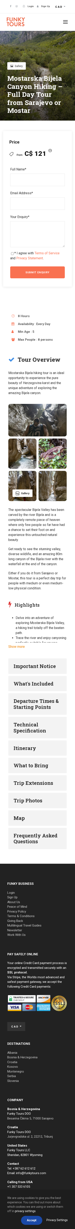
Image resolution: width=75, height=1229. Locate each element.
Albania (12, 1053)
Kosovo (12, 1067)
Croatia (12, 1062)
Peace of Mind (17, 907)
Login (11, 893)
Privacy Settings (57, 1220)
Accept (31, 1220)
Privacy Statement (29, 258)
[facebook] (10, 6)
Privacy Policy (16, 911)
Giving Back (15, 921)
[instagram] (17, 6)
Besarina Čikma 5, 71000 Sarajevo (30, 1118)
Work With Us (16, 935)
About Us (13, 902)
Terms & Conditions (21, 916)
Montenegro (15, 1071)
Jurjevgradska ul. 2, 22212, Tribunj (30, 1136)
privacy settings (25, 1211)
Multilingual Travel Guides (24, 925)
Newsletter (14, 930)
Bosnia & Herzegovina (22, 1057)
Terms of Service (47, 253)
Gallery (19, 66)
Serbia (11, 1076)
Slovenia (13, 1081)
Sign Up (12, 897)
